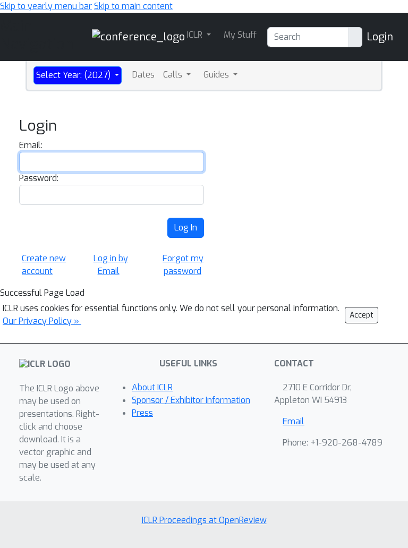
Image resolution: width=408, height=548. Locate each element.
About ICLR (152, 387)
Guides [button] (217, 74)
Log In (185, 227)
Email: (30, 145)
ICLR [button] (196, 34)
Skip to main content (133, 6)
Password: (38, 178)
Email (293, 421)
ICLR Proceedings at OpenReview (204, 520)
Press (142, 412)
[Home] (138, 36)
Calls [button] (173, 74)
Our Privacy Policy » (42, 321)
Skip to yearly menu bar (46, 6)
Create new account (44, 265)
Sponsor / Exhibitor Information (191, 400)
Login (380, 37)
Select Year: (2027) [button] (74, 75)
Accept (361, 315)
